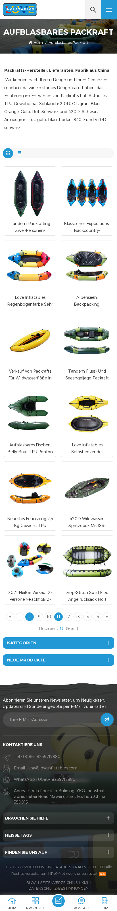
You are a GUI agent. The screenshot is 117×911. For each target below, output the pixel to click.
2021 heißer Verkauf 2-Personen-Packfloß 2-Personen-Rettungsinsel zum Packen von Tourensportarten (30, 596)
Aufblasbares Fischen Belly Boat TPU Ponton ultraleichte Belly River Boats (30, 448)
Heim (38, 42)
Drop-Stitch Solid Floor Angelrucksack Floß (87, 596)
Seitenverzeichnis (59, 882)
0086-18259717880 (41, 756)
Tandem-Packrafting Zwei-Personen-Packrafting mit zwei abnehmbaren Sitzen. (30, 227)
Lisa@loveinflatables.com (53, 767)
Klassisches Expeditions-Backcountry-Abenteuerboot (87, 227)
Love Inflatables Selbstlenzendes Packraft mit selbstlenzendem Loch (87, 448)
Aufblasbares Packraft (68, 42)
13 (78, 616)
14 (87, 616)
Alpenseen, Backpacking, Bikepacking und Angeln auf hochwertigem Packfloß (87, 301)
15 (97, 616)
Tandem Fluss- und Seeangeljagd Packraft (87, 374)
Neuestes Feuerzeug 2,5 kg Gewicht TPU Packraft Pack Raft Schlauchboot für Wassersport (30, 522)
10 (49, 616)
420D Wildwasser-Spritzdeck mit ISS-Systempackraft (87, 522)
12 (68, 616)
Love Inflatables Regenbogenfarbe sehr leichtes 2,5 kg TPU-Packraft (30, 301)
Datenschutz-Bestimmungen (59, 888)
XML (85, 882)
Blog (31, 882)
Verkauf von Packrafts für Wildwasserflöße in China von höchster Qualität (30, 375)
